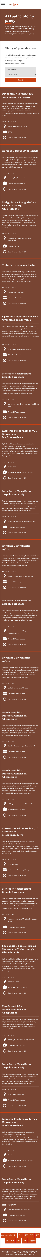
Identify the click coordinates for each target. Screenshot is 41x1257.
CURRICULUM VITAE (25, 1253)
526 (26, 1235)
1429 (25, 1240)
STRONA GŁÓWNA (11, 1253)
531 (18, 1240)
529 (7, 1240)
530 (12, 1240)
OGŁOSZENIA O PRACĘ (26, 1254)
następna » (32, 1240)
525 (21, 1235)
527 (31, 1235)
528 (37, 1235)
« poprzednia (6, 1235)
